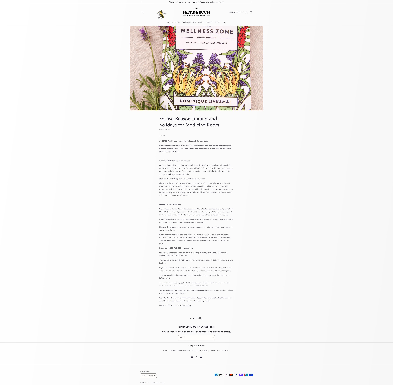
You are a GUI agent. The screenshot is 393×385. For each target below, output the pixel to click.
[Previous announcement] (141, 2)
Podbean (205, 350)
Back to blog (198, 318)
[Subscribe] (212, 337)
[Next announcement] (252, 2)
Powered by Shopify (159, 383)
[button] (142, 12)
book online (188, 248)
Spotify (196, 350)
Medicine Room (149, 383)
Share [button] (163, 136)
